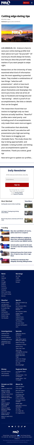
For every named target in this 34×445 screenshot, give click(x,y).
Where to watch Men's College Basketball (5, 404)
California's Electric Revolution (21, 334)
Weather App (4, 316)
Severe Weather (5, 314)
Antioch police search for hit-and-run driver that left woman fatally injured (22, 246)
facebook (15, 426)
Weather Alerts (5, 302)
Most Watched (6, 201)
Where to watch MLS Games (7, 417)
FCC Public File (19, 411)
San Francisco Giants (21, 311)
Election (3, 296)
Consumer (4, 288)
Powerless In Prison (6, 339)
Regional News (21, 369)
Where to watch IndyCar (5, 400)
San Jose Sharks (20, 323)
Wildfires (3, 284)
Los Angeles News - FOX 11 (21, 372)
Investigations (6, 331)
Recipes (18, 282)
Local (2, 276)
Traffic (17, 278)
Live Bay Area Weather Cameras (6, 305)
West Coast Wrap (6, 292)
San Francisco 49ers (21, 306)
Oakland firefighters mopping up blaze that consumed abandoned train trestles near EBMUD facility (21, 239)
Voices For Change (21, 359)
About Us (19, 384)
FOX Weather (4, 318)
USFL (17, 327)
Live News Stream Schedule (20, 400)
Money (3, 369)
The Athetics (19, 321)
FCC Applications (20, 413)
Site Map (18, 409)
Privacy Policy (19, 193)
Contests (18, 280)
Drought (3, 282)
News (9, 19)
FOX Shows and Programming (20, 395)
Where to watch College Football (5, 391)
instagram (18, 426)
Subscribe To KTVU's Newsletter (21, 406)
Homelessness (5, 335)
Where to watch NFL (6, 388)
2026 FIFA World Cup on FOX (21, 303)
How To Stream (20, 386)
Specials (19, 331)
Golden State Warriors (19, 308)
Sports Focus (19, 346)
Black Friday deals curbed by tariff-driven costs (12, 219)
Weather (4, 300)
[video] (28, 205)
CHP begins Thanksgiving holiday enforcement (10, 212)
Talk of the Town (20, 348)
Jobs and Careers (20, 390)
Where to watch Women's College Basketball (6, 409)
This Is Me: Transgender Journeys (21, 351)
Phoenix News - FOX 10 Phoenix (21, 375)
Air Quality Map (5, 308)
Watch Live (26, 2)
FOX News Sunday (6, 294)
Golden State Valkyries (19, 314)
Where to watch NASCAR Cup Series (6, 396)
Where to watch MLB (7, 394)
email (9, 426)
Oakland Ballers (20, 319)
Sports (18, 300)
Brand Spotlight (20, 365)
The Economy (5, 373)
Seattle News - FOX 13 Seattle (21, 379)
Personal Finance (5, 371)
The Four (18, 337)
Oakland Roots (20, 317)
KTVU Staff (18, 388)
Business (3, 286)
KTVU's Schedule (20, 398)
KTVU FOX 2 (4, 19)
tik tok (21, 426)
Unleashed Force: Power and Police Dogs (6, 343)
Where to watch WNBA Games (5, 413)
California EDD (5, 333)
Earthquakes (4, 312)
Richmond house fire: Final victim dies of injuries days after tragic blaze (21, 254)
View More (28, 201)
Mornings (19, 274)
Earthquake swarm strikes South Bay (10, 204)
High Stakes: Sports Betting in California (21, 339)
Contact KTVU (19, 392)
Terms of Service (18, 194)
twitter (25, 426)
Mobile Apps (19, 403)
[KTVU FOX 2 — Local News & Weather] (6, 3)
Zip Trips (18, 276)
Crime (2, 280)
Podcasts (3, 290)
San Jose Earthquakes (21, 325)
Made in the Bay (20, 342)
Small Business (5, 375)
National (3, 278)
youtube (12, 426)
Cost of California (6, 337)
